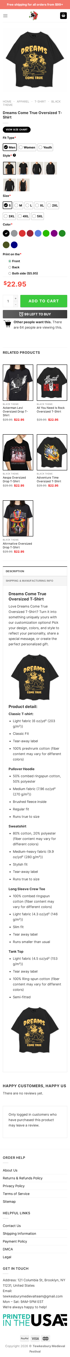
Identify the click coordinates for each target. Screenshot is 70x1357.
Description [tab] (15, 571)
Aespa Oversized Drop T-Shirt (14, 479)
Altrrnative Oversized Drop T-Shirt (17, 545)
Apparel (23, 101)
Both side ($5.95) (25, 273)
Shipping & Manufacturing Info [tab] (29, 580)
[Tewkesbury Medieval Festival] (34, 15)
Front (16, 261)
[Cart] (63, 15)
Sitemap (9, 1201)
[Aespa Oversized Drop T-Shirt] (18, 452)
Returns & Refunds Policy (23, 1178)
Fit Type (9, 138)
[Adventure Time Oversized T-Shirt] (52, 452)
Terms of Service (16, 1194)
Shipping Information (19, 1233)
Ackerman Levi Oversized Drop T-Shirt (15, 411)
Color (8, 224)
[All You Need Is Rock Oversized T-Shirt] (52, 382)
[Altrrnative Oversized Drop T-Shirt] (18, 518)
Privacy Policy (14, 1186)
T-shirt (40, 101)
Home (7, 101)
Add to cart (44, 301)
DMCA (8, 1249)
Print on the (12, 254)
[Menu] (5, 16)
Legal (7, 1257)
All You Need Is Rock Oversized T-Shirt (51, 409)
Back (15, 267)
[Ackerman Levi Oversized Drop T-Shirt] (18, 382)
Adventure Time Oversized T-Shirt (49, 479)
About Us (10, 1170)
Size (7, 196)
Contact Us (12, 1226)
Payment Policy (15, 1241)
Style (9, 155)
